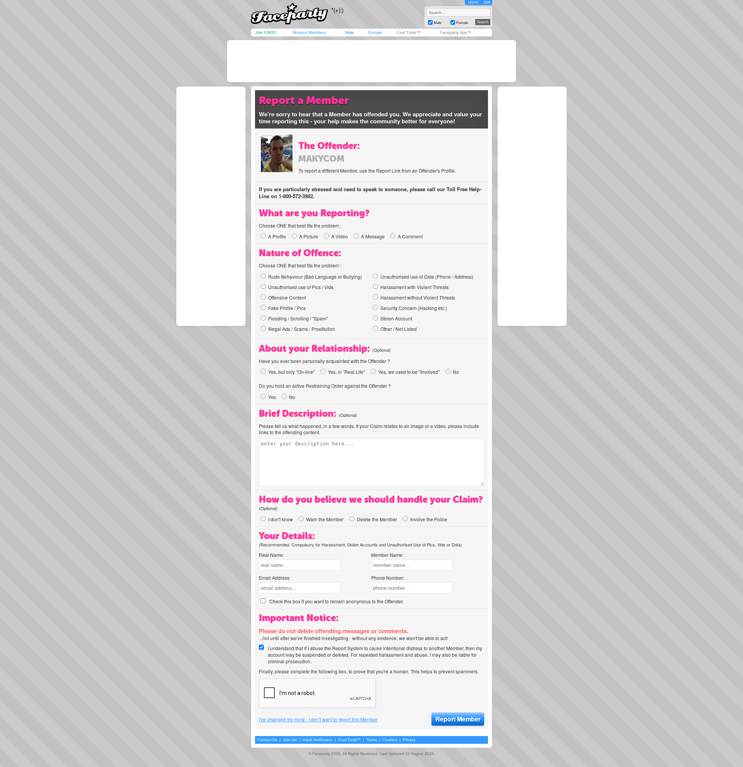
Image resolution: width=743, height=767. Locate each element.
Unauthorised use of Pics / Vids (301, 287)
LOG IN (473, 2)
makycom (321, 159)
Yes (272, 397)
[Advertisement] (371, 61)
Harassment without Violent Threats (417, 297)
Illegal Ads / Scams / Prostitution (301, 328)
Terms (371, 740)
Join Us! (290, 740)
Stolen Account (396, 318)
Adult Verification (317, 740)
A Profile (277, 236)
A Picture (308, 236)
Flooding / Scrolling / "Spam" (298, 318)
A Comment (410, 236)
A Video (339, 236)
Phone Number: (387, 577)
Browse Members (309, 32)
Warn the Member (325, 519)
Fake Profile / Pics (287, 308)
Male (349, 32)
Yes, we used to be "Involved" (409, 371)
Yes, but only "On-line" (291, 371)
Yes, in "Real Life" (346, 371)
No (456, 371)
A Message (373, 236)
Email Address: (275, 577)
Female (375, 32)
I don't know (280, 519)
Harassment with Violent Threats (414, 287)
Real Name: (271, 554)
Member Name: (387, 554)
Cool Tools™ (409, 32)
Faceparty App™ (455, 32)
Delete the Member (377, 519)
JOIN (486, 2)
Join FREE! (265, 32)
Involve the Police (428, 519)
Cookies (390, 740)
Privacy (409, 740)
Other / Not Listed (398, 328)
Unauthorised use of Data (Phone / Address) (426, 276)
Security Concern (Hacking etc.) (413, 308)
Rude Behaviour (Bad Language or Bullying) (315, 276)
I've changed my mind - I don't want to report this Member (318, 719)
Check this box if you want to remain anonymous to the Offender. (336, 601)
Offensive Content (287, 297)
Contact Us (267, 740)
